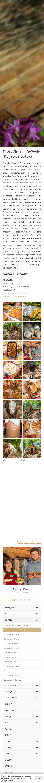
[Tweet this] (32, 542)
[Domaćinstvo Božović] (12, 311)
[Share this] (26, 542)
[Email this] (20, 542)
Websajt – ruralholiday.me (14, 296)
